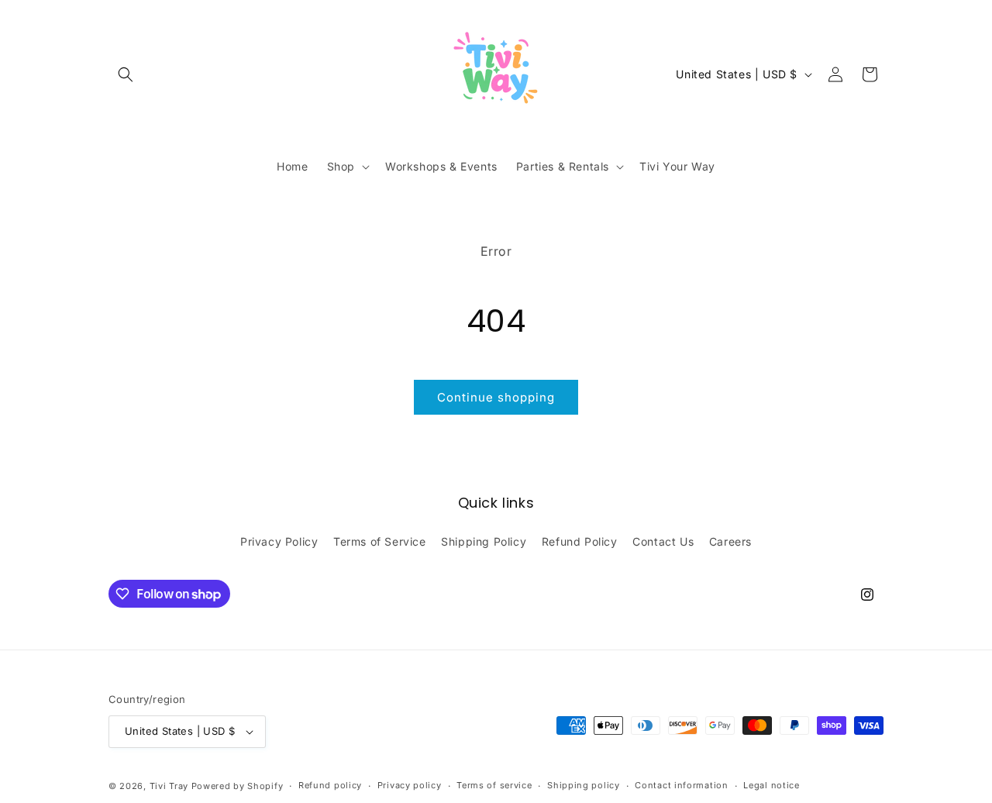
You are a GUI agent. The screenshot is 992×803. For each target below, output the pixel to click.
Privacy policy (409, 785)
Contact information (681, 785)
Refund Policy (580, 541)
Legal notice (771, 785)
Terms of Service (379, 541)
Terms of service (494, 785)
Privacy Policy (279, 541)
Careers (730, 541)
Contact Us (663, 541)
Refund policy (330, 785)
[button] (125, 74)
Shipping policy (583, 785)
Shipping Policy (483, 541)
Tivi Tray (169, 786)
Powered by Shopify (237, 786)
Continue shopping (496, 397)
